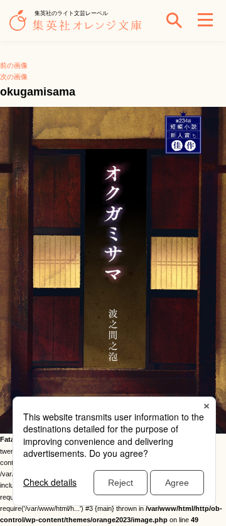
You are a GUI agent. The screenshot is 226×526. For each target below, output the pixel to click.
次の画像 (14, 76)
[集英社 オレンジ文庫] (78, 26)
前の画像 (14, 65)
